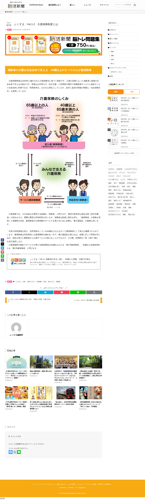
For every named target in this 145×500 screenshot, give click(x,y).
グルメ (119, 176)
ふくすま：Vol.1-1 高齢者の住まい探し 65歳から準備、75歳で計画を (60, 259)
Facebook (63, 487)
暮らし (9, 29)
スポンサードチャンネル (118, 68)
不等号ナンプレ (132, 179)
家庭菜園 (122, 183)
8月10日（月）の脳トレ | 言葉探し (130, 141)
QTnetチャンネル (116, 72)
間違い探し (131, 214)
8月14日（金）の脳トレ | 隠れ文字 (130, 131)
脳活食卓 (127, 204)
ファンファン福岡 (90, 484)
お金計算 (119, 169)
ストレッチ (126, 176)
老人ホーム (51, 281)
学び (115, 183)
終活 (45, 281)
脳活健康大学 (127, 200)
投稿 (111, 76)
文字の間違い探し (114, 186)
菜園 (134, 204)
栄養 (109, 190)
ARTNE (100, 484)
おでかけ (111, 169)
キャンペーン (114, 34)
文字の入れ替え (132, 183)
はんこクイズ (112, 172)
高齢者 (58, 281)
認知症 (119, 207)
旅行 (128, 186)
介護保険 (39, 281)
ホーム (36, 484)
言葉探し (111, 207)
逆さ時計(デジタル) (114, 214)
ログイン (30, 444)
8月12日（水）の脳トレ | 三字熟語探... (130, 110)
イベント (122, 172)
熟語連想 (111, 193)
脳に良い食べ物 (123, 197)
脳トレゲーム (114, 43)
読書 (124, 207)
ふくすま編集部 (16, 335)
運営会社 (108, 484)
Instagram (82, 487)
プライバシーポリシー (47, 484)
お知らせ (113, 30)
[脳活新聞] (16, 4)
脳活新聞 (111, 204)
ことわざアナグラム (131, 169)
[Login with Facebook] (10, 452)
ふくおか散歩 (71, 484)
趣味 (130, 207)
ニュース (113, 47)
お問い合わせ (61, 484)
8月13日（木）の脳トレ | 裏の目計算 (130, 120)
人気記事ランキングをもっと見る (124, 153)
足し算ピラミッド (114, 211)
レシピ (123, 179)
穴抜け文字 (129, 193)
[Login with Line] (19, 452)
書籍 (134, 186)
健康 (109, 183)
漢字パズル (117, 190)
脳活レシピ (117, 200)
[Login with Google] (15, 452)
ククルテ (111, 176)
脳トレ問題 (113, 39)
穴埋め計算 (120, 193)
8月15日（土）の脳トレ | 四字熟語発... (130, 99)
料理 (123, 186)
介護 (24, 281)
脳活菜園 (119, 204)
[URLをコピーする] (94, 292)
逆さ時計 (125, 211)
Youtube (70, 487)
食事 (112, 59)
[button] (13, 292)
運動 (112, 55)
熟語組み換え (127, 190)
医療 (112, 51)
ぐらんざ (80, 484)
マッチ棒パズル (113, 179)
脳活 (109, 200)
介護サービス (31, 281)
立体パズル (111, 197)
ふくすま (18, 281)
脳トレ (132, 197)
